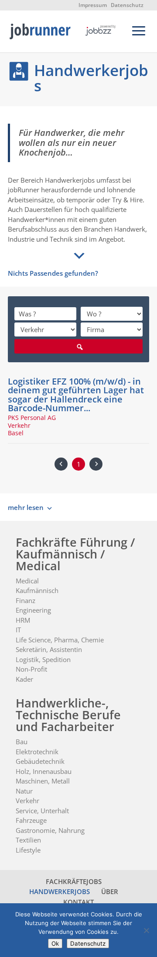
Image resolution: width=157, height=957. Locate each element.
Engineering (33, 610)
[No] (146, 930)
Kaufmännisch (37, 590)
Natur (24, 791)
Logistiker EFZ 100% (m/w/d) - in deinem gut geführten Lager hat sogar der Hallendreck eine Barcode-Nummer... (76, 394)
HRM (23, 620)
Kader (24, 679)
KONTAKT (78, 902)
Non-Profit (31, 669)
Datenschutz (127, 5)
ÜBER (109, 891)
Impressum (92, 5)
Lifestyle (28, 850)
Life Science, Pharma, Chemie (60, 639)
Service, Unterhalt (42, 810)
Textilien (28, 840)
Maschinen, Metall (43, 781)
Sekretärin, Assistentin (49, 649)
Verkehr (27, 800)
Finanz (25, 600)
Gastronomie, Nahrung (50, 830)
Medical (27, 580)
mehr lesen (26, 507)
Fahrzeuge (31, 820)
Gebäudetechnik (40, 761)
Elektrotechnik (37, 751)
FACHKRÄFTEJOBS (74, 881)
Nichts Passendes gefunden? (53, 273)
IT (18, 629)
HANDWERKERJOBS (59, 891)
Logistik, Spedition (43, 659)
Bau (21, 741)
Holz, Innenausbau (44, 771)
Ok (55, 943)
